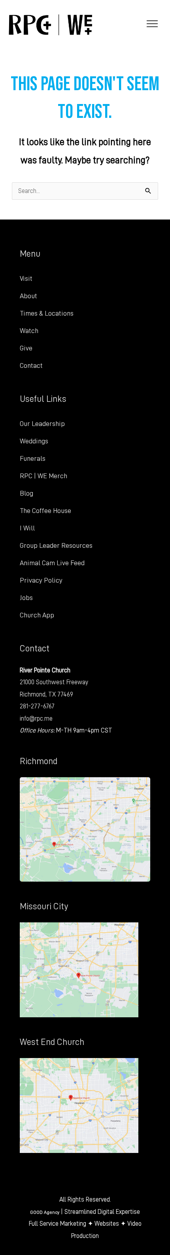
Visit (26, 278)
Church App (37, 615)
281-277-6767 (37, 706)
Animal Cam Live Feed (52, 562)
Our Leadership (42, 423)
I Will (27, 528)
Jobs (26, 597)
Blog (26, 493)
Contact (31, 365)
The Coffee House (45, 510)
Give (26, 348)
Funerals (32, 458)
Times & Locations (47, 313)
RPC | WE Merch (43, 475)
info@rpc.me (36, 718)
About (28, 295)
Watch (29, 330)
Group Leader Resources (56, 545)
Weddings (34, 441)
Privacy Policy (41, 580)
